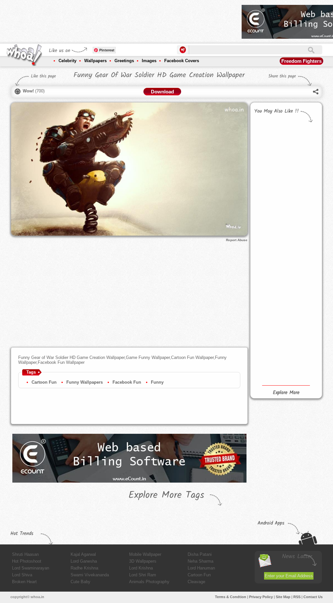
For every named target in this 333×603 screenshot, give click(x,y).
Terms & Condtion (230, 597)
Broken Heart (24, 581)
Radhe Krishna (84, 568)
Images (149, 60)
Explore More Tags (166, 495)
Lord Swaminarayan (30, 568)
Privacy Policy (261, 597)
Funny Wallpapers (84, 382)
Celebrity (67, 60)
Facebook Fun (127, 382)
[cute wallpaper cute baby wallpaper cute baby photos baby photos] (301, 250)
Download (162, 91)
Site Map (283, 597)
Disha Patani (200, 554)
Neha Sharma (200, 561)
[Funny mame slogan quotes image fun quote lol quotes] (301, 319)
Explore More (286, 393)
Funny (157, 382)
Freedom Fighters (301, 61)
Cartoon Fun (44, 382)
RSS (296, 597)
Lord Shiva (22, 574)
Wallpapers (95, 60)
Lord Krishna (141, 568)
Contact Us (313, 597)
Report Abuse (236, 240)
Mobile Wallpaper (145, 554)
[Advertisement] (118, 19)
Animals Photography (149, 581)
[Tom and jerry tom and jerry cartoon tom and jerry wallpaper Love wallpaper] (269, 307)
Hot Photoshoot (26, 561)
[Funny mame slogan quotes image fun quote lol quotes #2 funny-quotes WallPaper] (269, 357)
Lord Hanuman (201, 568)
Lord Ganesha (84, 561)
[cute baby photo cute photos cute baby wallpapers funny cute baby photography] (269, 263)
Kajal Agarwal (83, 554)
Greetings (124, 60)
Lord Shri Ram (142, 574)
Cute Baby (80, 581)
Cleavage (196, 581)
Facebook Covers (181, 60)
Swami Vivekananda (90, 574)
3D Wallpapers (142, 561)
